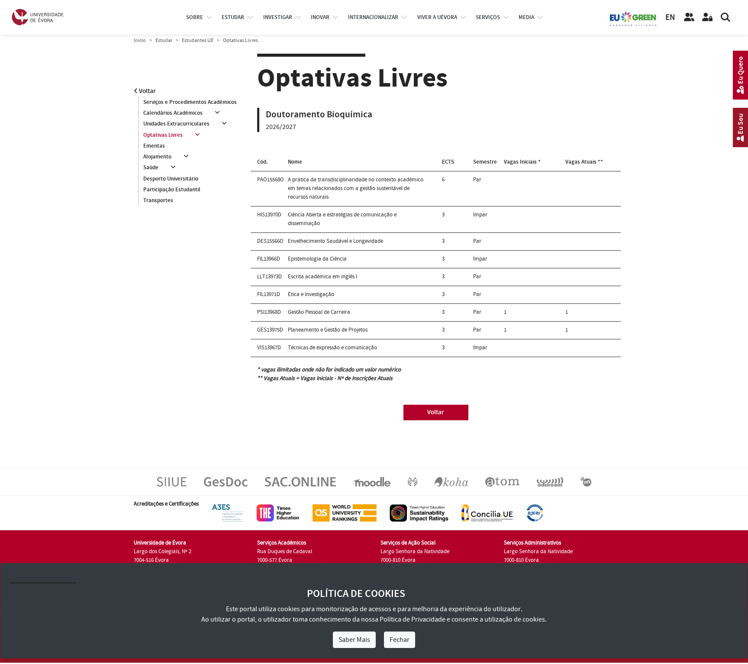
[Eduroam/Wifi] (550, 481)
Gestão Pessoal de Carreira (319, 312)
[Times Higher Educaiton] (278, 512)
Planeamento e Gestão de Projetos (328, 330)
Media (526, 17)
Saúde (150, 167)
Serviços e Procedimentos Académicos (190, 102)
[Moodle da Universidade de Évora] (371, 481)
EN (670, 17)
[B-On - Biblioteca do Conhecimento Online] (585, 481)
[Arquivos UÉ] (502, 481)
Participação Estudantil (171, 189)
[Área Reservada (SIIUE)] (707, 17)
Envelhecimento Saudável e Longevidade (335, 241)
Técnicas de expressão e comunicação (332, 347)
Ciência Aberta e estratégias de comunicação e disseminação (342, 219)
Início (140, 40)
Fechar (399, 639)
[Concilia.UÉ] (487, 512)
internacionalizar (373, 17)
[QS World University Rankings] (345, 512)
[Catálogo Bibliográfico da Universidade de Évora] (451, 481)
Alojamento (157, 157)
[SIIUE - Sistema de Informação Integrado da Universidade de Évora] (172, 481)
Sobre (194, 17)
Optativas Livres (163, 135)
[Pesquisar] (725, 17)
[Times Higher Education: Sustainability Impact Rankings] (419, 512)
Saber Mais (354, 639)
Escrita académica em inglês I (322, 276)
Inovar (320, 17)
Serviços (488, 17)
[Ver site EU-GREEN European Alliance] (633, 18)
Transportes (158, 200)
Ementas (154, 146)
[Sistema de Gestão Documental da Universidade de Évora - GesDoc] (226, 481)
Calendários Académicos (173, 113)
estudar (233, 17)
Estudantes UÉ (197, 40)
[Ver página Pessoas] (689, 17)
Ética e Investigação (311, 294)
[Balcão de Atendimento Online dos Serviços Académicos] (300, 481)
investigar (277, 17)
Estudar (163, 40)
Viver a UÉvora (437, 17)
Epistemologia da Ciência (317, 259)
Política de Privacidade (412, 619)
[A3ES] (227, 512)
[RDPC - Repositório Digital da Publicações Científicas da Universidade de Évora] (412, 481)
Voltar (147, 91)
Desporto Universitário (170, 179)
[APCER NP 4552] (535, 512)
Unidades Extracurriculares (176, 124)
